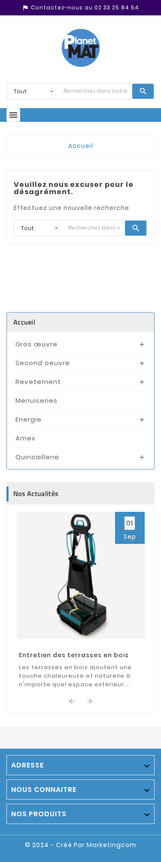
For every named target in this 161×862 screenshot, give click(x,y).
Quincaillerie (37, 456)
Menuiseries (36, 400)
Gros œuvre (36, 343)
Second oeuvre (42, 362)
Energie (28, 419)
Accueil (24, 322)
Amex (25, 438)
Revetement (38, 381)
